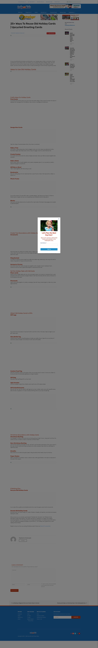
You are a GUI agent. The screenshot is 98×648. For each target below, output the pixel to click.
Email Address (43, 242)
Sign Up (49, 249)
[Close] (59, 218)
